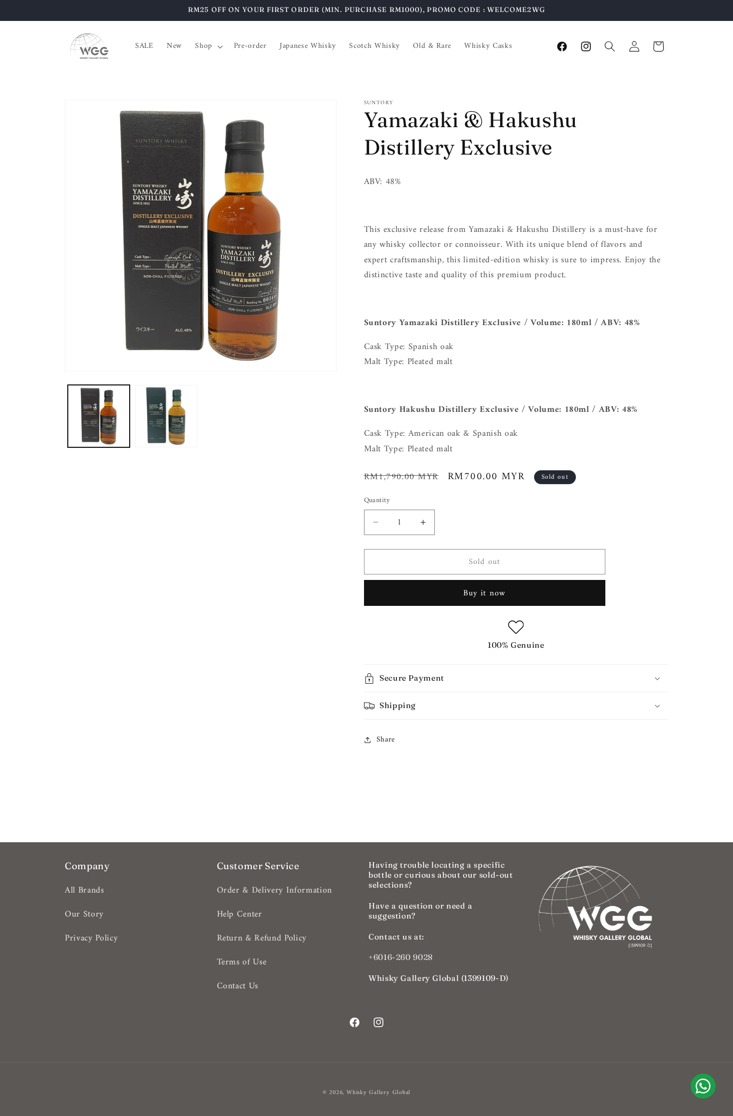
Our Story (84, 914)
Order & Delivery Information (274, 890)
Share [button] (385, 739)
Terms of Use (242, 962)
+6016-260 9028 (400, 957)
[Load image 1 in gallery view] (99, 416)
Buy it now (484, 593)
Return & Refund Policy (262, 938)
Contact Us (238, 986)
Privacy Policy (91, 938)
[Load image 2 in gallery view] (166, 416)
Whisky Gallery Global (378, 1092)
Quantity (377, 501)
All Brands (84, 890)
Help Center (239, 914)
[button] (207, 46)
